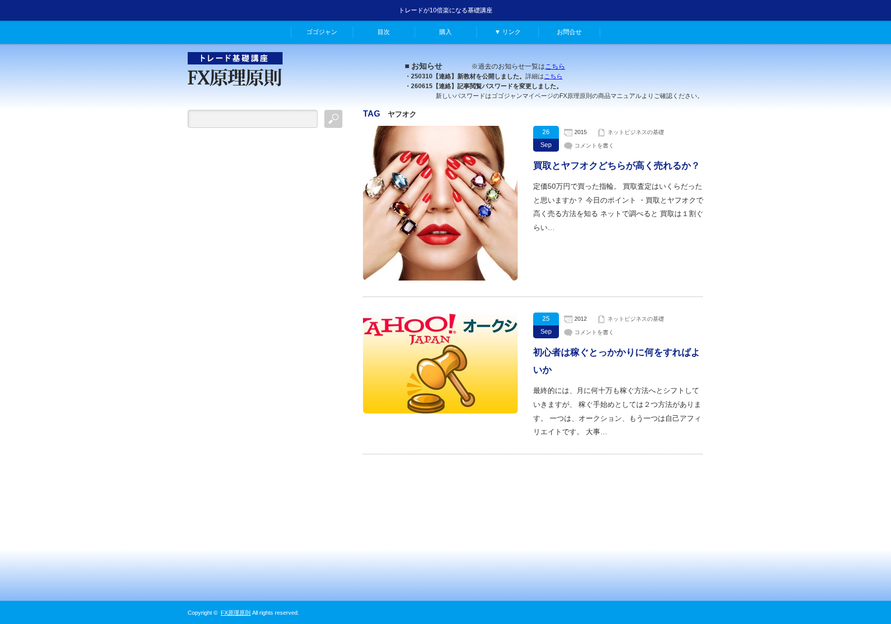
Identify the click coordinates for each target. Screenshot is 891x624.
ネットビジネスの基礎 (635, 132)
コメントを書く (594, 145)
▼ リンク (507, 32)
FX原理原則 (236, 613)
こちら (555, 66)
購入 (445, 32)
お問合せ (569, 32)
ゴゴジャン (321, 32)
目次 (383, 32)
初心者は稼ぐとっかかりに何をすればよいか (616, 361)
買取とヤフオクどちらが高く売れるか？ (616, 165)
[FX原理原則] (235, 91)
